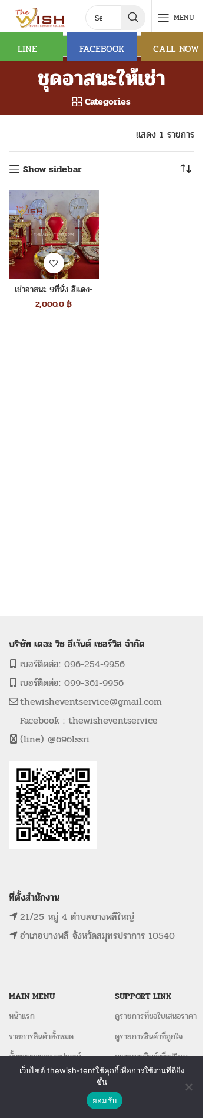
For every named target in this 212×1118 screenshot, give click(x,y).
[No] (188, 1087)
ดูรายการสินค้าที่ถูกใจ (149, 1036)
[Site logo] (41, 16)
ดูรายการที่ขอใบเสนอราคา (156, 1016)
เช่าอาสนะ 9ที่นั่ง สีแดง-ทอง (53, 295)
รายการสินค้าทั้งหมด (41, 1036)
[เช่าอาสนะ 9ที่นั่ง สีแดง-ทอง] (54, 235)
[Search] (133, 17)
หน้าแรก (22, 1016)
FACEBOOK (102, 48)
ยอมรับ (104, 1100)
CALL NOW (176, 48)
